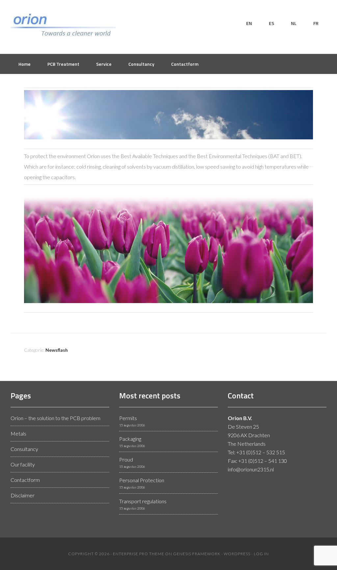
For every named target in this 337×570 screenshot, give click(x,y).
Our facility (23, 464)
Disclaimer (23, 495)
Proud (126, 459)
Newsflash (56, 350)
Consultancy (24, 449)
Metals (18, 433)
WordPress (237, 553)
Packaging (130, 439)
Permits (128, 418)
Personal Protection (141, 480)
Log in (261, 553)
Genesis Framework (196, 553)
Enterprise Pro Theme (138, 553)
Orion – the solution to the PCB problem (55, 418)
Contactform (25, 480)
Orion (63, 26)
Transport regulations (143, 501)
